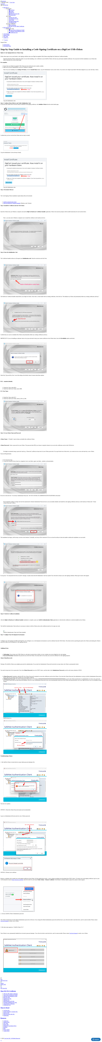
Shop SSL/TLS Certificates (8, 991)
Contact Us (5, 37)
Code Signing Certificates (9, 1003)
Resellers (5, 1027)
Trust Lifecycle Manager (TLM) (17, 30)
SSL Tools (5, 36)
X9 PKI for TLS (14, 32)
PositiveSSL (13, 15)
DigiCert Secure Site (14, 13)
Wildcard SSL (13, 22)
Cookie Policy (6, 1030)
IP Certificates (13, 25)
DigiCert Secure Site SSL (9, 1014)
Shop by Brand (5, 1007)
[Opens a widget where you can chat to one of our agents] (96, 1039)
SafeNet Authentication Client (9, 202)
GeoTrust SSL (6, 1010)
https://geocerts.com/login (17, 879)
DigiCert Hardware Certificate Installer (11, 203)
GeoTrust (12, 10)
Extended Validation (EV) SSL (10, 1002)
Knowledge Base (7, 46)
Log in (3, 3)
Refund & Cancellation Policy (10, 1025)
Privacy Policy (6, 1029)
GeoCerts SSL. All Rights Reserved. (12, 1038)
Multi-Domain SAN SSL (8, 1001)
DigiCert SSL (6, 1013)
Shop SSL (5, 7)
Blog (4, 1028)
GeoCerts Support (4, 921)
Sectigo (12, 11)
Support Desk (6, 35)
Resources (3, 1018)
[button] (51, 1035)
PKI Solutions (6, 27)
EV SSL (12, 20)
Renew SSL (6, 1024)
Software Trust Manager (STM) (17, 31)
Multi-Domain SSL (14, 21)
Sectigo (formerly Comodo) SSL (10, 1011)
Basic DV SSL (13, 17)
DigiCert (12, 12)
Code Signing (6, 33)
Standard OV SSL (14, 18)
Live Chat (12, 2)
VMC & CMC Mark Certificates (17, 26)
